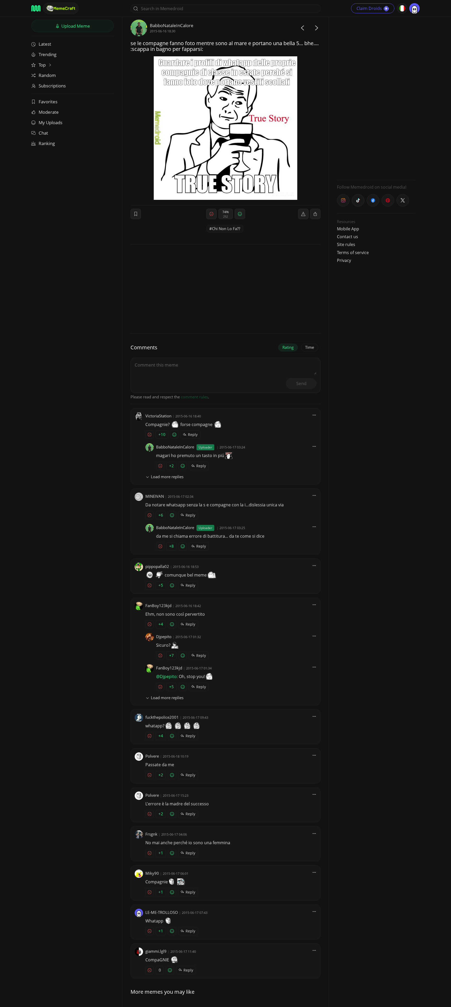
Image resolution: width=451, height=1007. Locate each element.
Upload (75, 26)
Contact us (347, 236)
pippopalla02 (157, 566)
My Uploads (50, 122)
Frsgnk (151, 834)
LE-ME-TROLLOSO (161, 912)
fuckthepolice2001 (162, 717)
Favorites (48, 102)
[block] (315, 214)
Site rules (346, 244)
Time (309, 347)
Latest (45, 44)
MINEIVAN (154, 496)
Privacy (344, 260)
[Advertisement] (376, 98)
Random (47, 75)
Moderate (49, 112)
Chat (43, 133)
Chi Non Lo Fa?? (226, 228)
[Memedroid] (35, 8)
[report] (303, 214)
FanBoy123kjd (158, 605)
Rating (288, 347)
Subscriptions (52, 86)
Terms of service (353, 252)
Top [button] (43, 65)
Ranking (47, 143)
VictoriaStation (158, 415)
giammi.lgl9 (156, 951)
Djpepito (164, 636)
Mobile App (348, 229)
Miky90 (152, 873)
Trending (47, 54)
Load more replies (167, 476)
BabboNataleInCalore (171, 25)
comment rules (194, 396)
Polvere (152, 756)
